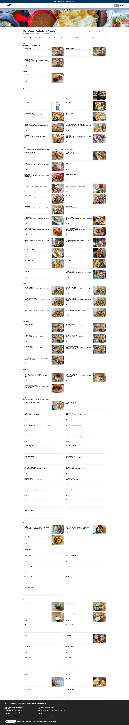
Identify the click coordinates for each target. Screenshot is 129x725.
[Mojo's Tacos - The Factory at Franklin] (8, 5)
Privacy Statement (30, 721)
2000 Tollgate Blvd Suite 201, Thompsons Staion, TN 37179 (51, 710)
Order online (8, 716)
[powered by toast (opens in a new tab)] (11, 721)
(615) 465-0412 (41, 708)
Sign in (121, 5)
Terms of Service (21, 721)
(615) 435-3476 (9, 708)
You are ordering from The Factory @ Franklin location (64, 1)
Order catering (15, 716)
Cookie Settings (52, 721)
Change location (46, 33)
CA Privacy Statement (42, 721)
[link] (28, 38)
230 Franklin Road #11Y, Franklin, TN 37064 (15, 710)
